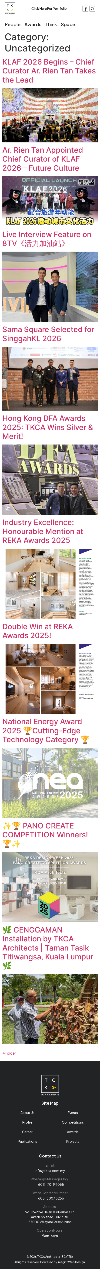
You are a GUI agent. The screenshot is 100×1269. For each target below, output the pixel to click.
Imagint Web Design (71, 1262)
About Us (27, 1112)
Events (73, 1112)
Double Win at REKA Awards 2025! (37, 631)
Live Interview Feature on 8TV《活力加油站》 (46, 239)
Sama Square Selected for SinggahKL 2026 (48, 334)
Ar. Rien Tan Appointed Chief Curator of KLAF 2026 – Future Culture (42, 159)
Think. (52, 24)
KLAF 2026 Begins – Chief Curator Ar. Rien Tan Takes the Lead (49, 70)
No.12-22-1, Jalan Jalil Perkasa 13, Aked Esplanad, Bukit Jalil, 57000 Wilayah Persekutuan (50, 1217)
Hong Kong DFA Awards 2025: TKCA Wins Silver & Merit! (47, 427)
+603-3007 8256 (50, 1198)
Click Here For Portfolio (49, 8)
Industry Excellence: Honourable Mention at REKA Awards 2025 (42, 531)
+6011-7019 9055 (50, 1184)
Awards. (33, 24)
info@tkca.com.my (50, 1170)
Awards (72, 1132)
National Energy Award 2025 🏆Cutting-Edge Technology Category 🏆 (46, 730)
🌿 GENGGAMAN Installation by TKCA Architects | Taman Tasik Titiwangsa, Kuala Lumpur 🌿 (47, 947)
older (9, 1053)
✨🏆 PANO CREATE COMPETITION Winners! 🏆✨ (45, 834)
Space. (69, 24)
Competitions (73, 1122)
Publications (27, 1141)
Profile (27, 1122)
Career (27, 1132)
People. (13, 24)
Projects (72, 1141)
